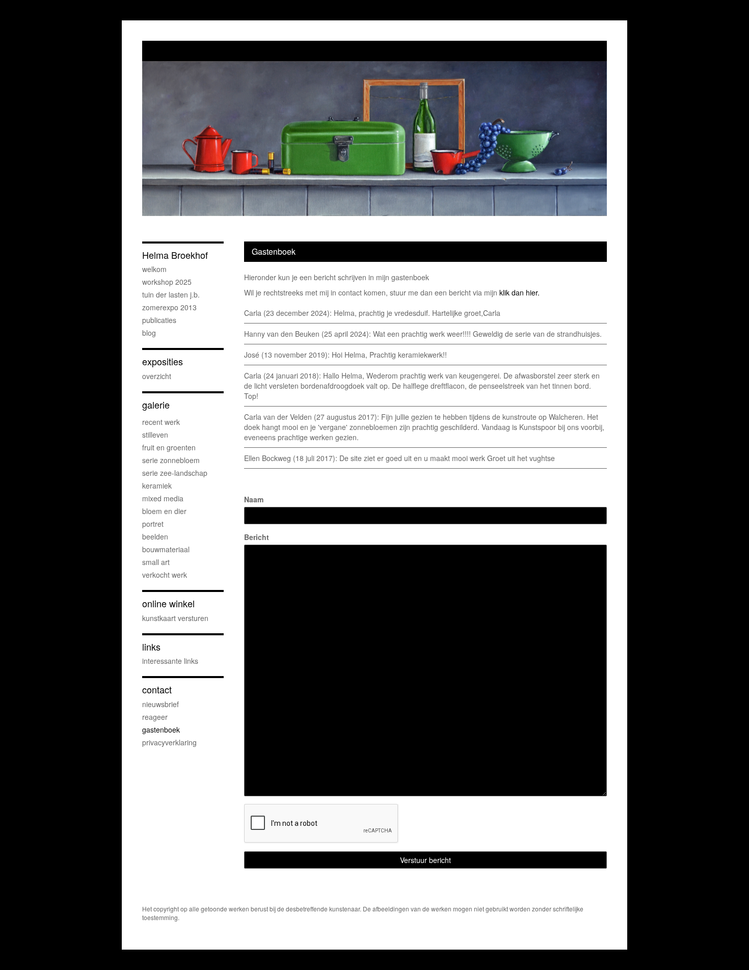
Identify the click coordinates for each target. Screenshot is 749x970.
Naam (253, 499)
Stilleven (155, 434)
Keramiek (157, 485)
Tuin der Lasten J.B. (171, 294)
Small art (156, 562)
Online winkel (168, 603)
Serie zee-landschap (174, 473)
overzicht (156, 376)
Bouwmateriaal (166, 549)
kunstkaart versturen (175, 618)
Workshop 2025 (167, 282)
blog (149, 333)
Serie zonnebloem (171, 460)
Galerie (156, 404)
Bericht (256, 537)
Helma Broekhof (175, 255)
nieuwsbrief (160, 704)
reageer (155, 717)
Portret (153, 524)
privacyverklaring (169, 742)
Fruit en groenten (169, 447)
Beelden (155, 536)
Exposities (162, 361)
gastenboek (161, 729)
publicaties (159, 320)
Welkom (154, 269)
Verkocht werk (164, 575)
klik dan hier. (519, 292)
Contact (157, 689)
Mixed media (162, 498)
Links (151, 646)
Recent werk (161, 422)
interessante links (170, 661)
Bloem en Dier (164, 511)
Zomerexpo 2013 (169, 307)
